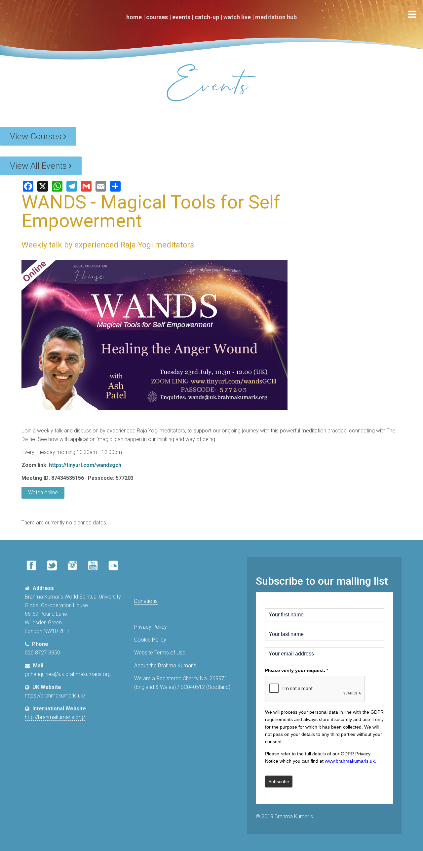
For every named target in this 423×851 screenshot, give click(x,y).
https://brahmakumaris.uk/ (55, 696)
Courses (157, 17)
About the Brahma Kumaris (165, 665)
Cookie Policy (150, 640)
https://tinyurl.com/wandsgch (85, 465)
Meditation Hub (276, 17)
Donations (146, 601)
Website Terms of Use (159, 652)
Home (134, 17)
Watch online (43, 492)
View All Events (39, 166)
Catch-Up (207, 17)
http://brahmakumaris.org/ (55, 717)
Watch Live (237, 17)
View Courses (36, 136)
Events (181, 17)
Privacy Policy (150, 627)
